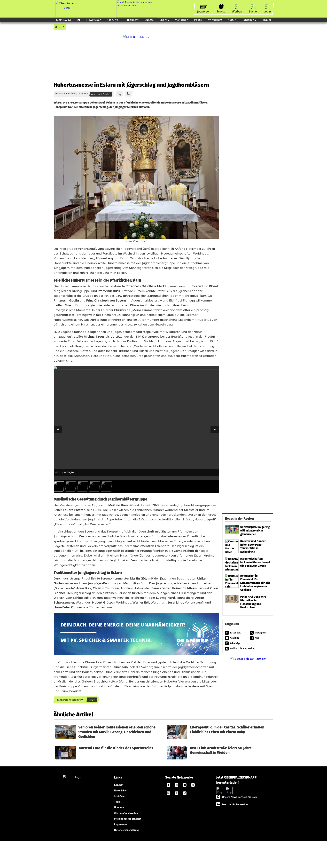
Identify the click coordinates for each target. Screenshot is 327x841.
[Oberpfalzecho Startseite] (67, 16)
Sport (163, 20)
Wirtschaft (215, 20)
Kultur (232, 20)
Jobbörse (203, 11)
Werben (237, 11)
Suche (253, 11)
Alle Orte (112, 20)
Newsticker (93, 20)
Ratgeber (248, 20)
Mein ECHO (63, 20)
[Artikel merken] (129, 94)
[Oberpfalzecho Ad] (136, 9)
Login (267, 11)
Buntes (149, 20)
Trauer (267, 20)
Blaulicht (132, 20)
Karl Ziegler (104, 94)
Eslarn (91, 699)
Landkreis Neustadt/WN (70, 700)
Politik (198, 20)
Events (220, 11)
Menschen (181, 20)
